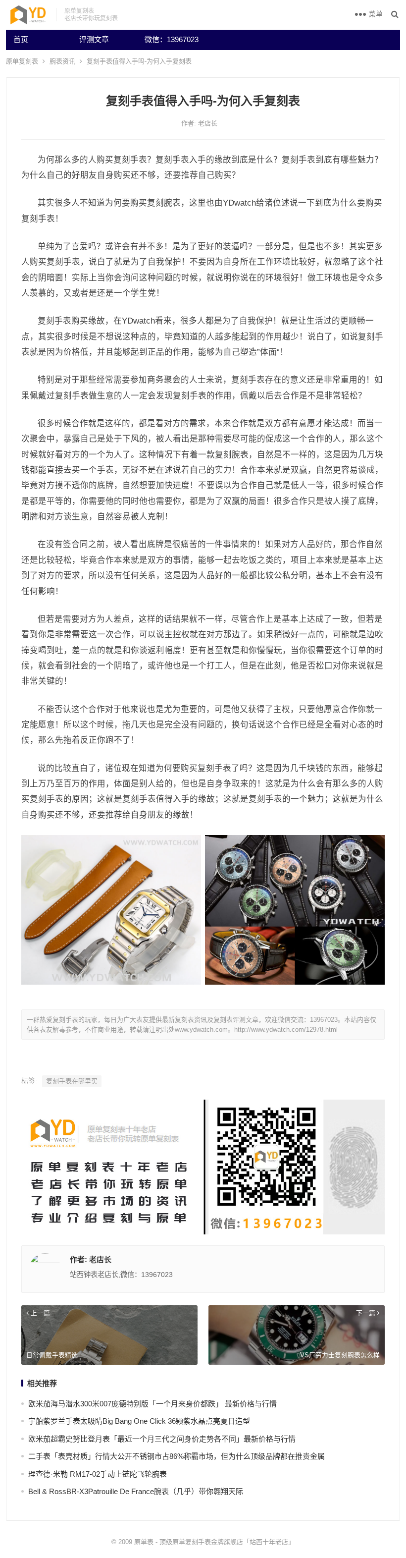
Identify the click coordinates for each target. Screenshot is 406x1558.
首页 (20, 39)
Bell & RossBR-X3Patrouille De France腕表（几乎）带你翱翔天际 (135, 1491)
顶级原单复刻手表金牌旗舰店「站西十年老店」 (227, 1542)
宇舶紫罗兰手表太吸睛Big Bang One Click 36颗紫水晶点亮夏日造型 (139, 1421)
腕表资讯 (62, 61)
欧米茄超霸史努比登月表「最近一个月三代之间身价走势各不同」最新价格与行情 (162, 1439)
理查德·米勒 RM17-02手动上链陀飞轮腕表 (97, 1474)
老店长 (207, 123)
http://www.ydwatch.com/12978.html (286, 1029)
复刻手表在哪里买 (72, 1081)
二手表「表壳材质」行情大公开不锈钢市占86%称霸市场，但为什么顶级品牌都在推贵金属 (176, 1456)
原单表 (143, 1542)
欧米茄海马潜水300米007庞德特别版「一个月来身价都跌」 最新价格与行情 (152, 1403)
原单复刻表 (22, 61)
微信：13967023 (172, 39)
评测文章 (94, 39)
